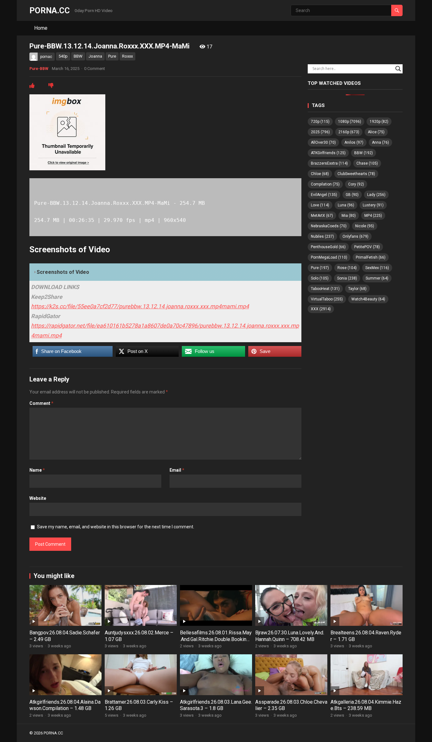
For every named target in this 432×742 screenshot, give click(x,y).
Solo (320, 278)
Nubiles (322, 236)
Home (40, 28)
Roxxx (127, 56)
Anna (380, 142)
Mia (349, 215)
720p (320, 121)
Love (320, 205)
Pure (112, 56)
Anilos (353, 142)
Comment (41, 403)
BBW (78, 56)
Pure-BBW (38, 68)
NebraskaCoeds (329, 226)
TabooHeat (325, 288)
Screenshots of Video (63, 272)
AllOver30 (323, 142)
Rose (347, 268)
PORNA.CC (49, 10)
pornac (46, 56)
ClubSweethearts (356, 174)
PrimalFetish (371, 257)
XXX (321, 309)
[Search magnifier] (398, 68)
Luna (346, 205)
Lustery (373, 205)
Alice (376, 132)
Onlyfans (355, 236)
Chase (367, 163)
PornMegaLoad (329, 257)
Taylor (357, 288)
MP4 (373, 215)
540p (63, 56)
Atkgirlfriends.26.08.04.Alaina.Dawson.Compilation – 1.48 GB (65, 705)
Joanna (95, 56)
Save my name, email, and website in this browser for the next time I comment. (115, 526)
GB (352, 194)
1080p (349, 121)
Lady (376, 194)
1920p (379, 121)
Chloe (320, 174)
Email (177, 470)
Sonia (347, 278)
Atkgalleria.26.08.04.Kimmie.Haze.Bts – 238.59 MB (365, 705)
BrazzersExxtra (329, 163)
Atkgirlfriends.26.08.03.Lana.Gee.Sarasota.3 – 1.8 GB (216, 705)
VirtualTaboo (327, 299)
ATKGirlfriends (328, 153)
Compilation (325, 184)
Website (37, 498)
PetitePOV (367, 247)
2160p (348, 132)
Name (37, 470)
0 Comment (94, 68)
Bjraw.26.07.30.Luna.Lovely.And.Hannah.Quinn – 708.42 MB (289, 636)
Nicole (364, 226)
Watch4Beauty (368, 299)
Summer (377, 278)
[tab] (165, 272)
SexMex (377, 268)
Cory (356, 184)
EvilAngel (324, 194)
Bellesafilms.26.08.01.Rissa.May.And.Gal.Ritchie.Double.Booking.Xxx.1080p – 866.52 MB (216, 639)
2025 (320, 132)
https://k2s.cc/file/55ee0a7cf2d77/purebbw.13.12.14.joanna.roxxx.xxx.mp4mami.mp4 (140, 306)
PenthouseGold (328, 247)
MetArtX (322, 215)
